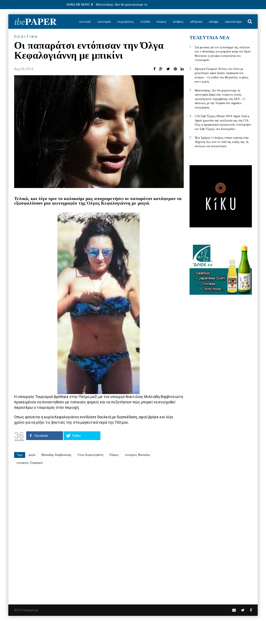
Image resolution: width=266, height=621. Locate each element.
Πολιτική (85, 21)
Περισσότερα (233, 21)
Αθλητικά (196, 21)
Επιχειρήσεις (125, 21)
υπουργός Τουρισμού (30, 462)
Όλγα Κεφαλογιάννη (90, 454)
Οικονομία (104, 21)
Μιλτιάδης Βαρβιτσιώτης (56, 454)
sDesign (213, 21)
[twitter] (243, 610)
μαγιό (32, 454)
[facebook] (251, 610)
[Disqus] (99, 539)
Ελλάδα (145, 21)
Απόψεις (178, 21)
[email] (234, 610)
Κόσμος (161, 21)
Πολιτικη (26, 37)
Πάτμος (114, 454)
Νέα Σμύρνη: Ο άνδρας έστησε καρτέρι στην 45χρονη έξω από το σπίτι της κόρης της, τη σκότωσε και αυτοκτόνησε (222, 142)
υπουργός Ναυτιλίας (137, 454)
